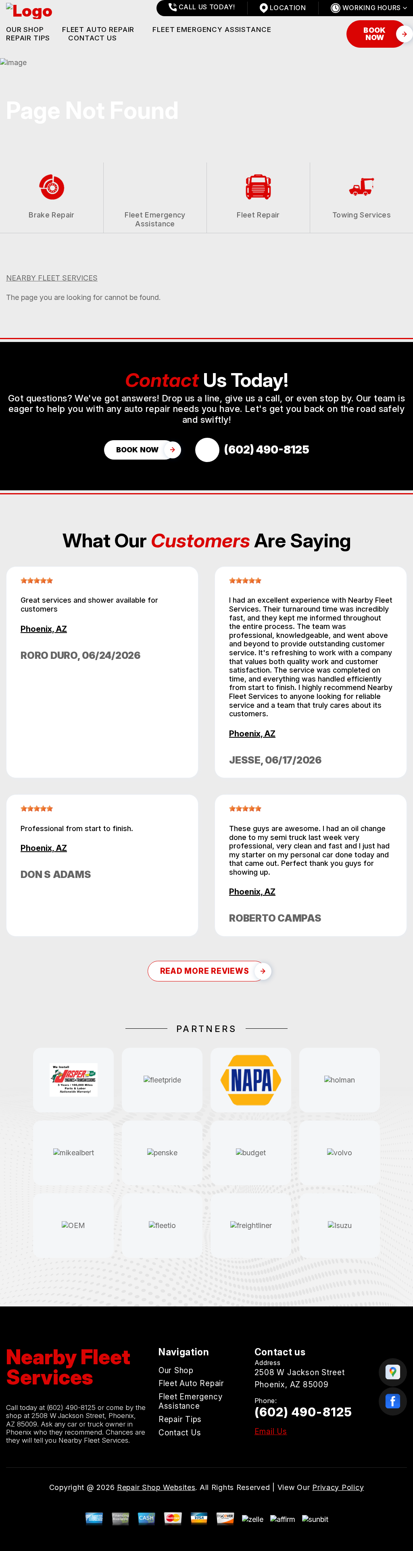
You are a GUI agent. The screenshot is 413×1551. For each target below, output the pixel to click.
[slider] (37, 580)
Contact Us (92, 38)
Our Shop (25, 29)
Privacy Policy (338, 1487)
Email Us (270, 1431)
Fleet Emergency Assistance (211, 29)
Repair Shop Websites (156, 1487)
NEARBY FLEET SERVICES (52, 278)
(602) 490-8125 (71, 1407)
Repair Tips (28, 38)
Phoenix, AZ (44, 629)
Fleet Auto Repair (98, 29)
